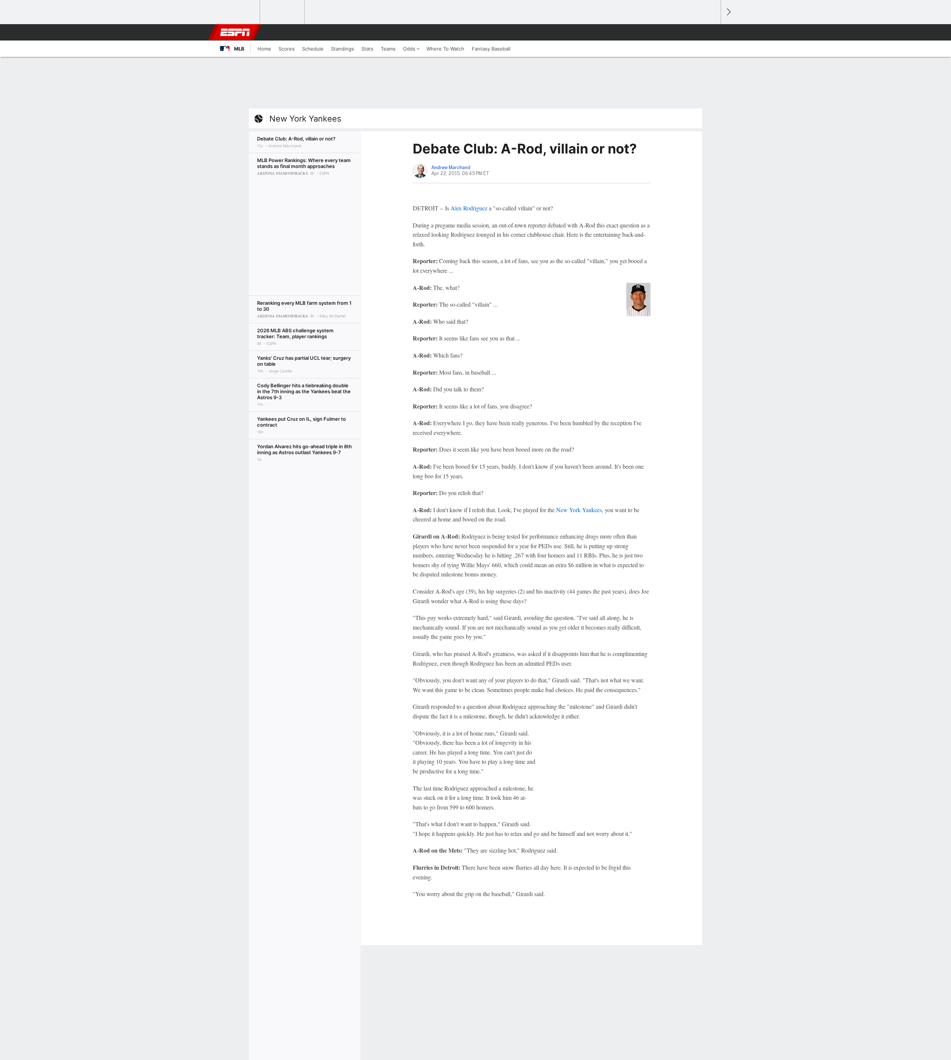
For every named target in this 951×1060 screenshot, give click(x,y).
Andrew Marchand (450, 167)
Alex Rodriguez (469, 208)
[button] (712, 32)
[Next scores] (728, 12)
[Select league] (238, 12)
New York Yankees (305, 118)
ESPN (235, 32)
